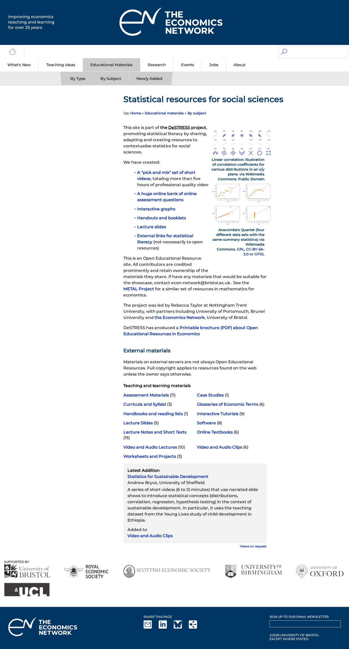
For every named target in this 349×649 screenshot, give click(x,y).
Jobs (213, 64)
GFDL (259, 254)
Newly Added (149, 78)
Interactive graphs (156, 209)
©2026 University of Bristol (294, 635)
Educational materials (164, 113)
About (240, 64)
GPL (240, 249)
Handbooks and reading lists (153, 413)
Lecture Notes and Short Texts (155, 432)
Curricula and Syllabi (144, 404)
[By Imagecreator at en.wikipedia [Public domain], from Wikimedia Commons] (242, 155)
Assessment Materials (146, 395)
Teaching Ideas (60, 64)
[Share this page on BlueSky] (181, 627)
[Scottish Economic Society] (167, 571)
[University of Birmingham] (253, 571)
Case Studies (210, 395)
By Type (77, 78)
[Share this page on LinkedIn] (166, 627)
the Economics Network (180, 317)
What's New (19, 64)
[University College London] (27, 590)
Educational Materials (111, 64)
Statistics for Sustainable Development (167, 476)
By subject (197, 113)
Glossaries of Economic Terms (227, 404)
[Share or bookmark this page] (196, 627)
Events (187, 64)
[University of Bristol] (27, 571)
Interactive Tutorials (217, 413)
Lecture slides (151, 226)
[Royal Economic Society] (86, 571)
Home (135, 113)
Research (157, 64)
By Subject (110, 78)
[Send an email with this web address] (151, 627)
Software (206, 422)
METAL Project (138, 288)
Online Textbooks (215, 432)
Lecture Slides (138, 422)
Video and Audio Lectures (150, 447)
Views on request (253, 546)
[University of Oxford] (320, 571)
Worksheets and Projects (149, 456)
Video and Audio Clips (219, 447)
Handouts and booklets (161, 217)
